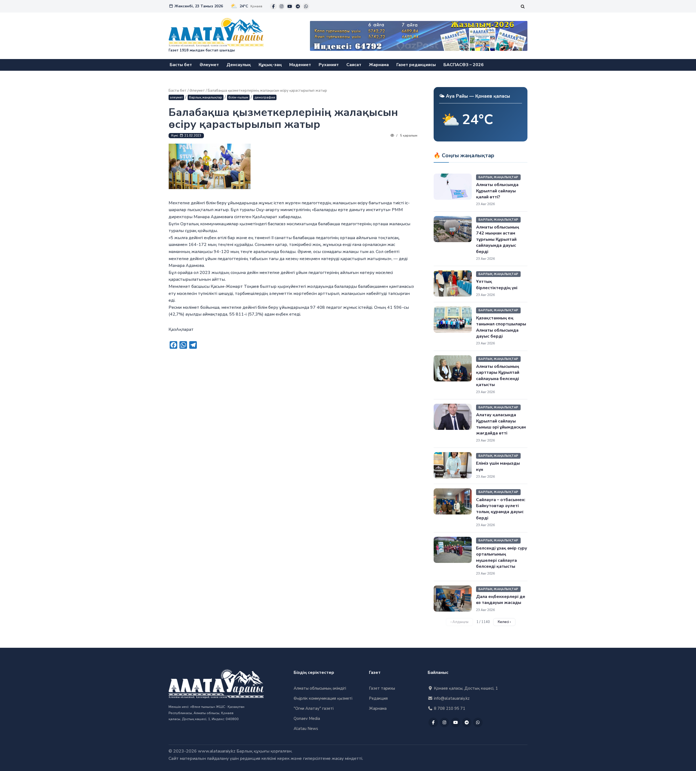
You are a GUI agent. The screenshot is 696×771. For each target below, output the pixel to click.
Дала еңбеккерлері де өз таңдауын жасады (500, 600)
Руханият (329, 65)
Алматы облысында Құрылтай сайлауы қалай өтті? (497, 191)
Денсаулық (238, 65)
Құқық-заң (270, 65)
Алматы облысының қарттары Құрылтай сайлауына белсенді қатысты (497, 375)
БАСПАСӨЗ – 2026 (463, 65)
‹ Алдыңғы (459, 621)
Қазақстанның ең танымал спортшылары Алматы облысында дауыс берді (501, 327)
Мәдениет (300, 65)
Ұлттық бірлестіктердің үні (496, 285)
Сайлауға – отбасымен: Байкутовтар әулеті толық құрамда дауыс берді (500, 509)
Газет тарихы (382, 688)
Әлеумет (209, 65)
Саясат (353, 65)
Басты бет (181, 65)
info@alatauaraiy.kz (451, 698)
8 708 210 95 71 (449, 708)
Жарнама (379, 65)
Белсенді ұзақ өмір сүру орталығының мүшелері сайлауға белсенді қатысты (501, 557)
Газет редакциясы (416, 65)
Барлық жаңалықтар (205, 97)
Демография (264, 97)
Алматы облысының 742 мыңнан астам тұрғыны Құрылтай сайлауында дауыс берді (497, 239)
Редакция (378, 698)
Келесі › (504, 621)
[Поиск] (523, 6)
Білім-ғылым (238, 97)
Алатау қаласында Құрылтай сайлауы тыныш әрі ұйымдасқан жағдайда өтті (501, 424)
